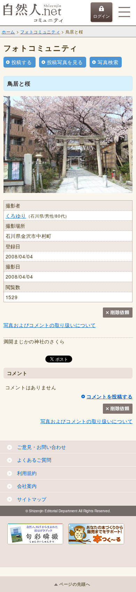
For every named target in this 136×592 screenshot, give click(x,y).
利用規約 (27, 472)
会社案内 (27, 485)
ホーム (8, 31)
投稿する (22, 62)
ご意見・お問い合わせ (41, 446)
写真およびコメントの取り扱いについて (49, 324)
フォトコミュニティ (40, 31)
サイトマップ (31, 499)
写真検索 (108, 62)
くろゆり (16, 215)
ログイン (101, 16)
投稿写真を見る (65, 62)
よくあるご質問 (34, 459)
